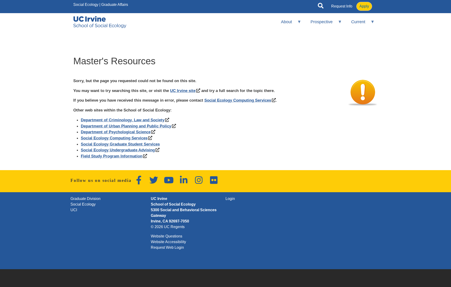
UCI (73, 210)
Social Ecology (85, 5)
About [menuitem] (283, 23)
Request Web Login (167, 247)
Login (230, 199)
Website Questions (166, 236)
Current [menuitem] (355, 23)
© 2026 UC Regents (168, 227)
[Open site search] (320, 6)
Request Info (341, 6)
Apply (364, 6)
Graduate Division (85, 199)
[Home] (99, 22)
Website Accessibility (168, 242)
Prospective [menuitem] (318, 23)
